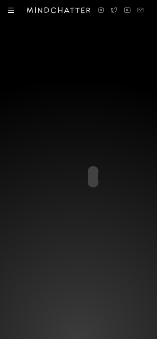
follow (90, 154)
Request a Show (90, 287)
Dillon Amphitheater (85, 203)
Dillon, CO (85, 195)
